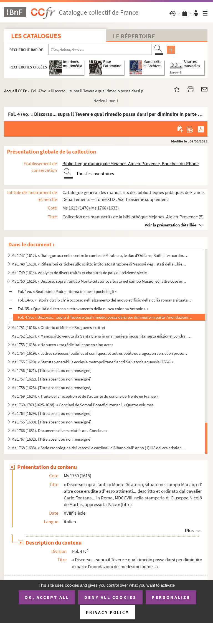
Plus (189, 530)
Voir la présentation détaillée (170, 225)
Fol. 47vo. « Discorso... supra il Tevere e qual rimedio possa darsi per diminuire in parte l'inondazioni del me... (105, 317)
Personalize (171, 597)
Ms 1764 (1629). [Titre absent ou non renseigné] (51, 413)
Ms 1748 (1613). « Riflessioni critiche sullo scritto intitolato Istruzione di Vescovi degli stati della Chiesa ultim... (99, 264)
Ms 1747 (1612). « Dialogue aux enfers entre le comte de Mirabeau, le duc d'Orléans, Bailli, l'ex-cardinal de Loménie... (99, 255)
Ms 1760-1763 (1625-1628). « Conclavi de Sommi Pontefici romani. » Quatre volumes (82, 404)
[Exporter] (190, 129)
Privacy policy (107, 612)
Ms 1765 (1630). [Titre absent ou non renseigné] (51, 422)
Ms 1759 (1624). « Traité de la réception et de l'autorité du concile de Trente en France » (84, 396)
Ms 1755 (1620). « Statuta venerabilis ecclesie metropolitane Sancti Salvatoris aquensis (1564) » (92, 361)
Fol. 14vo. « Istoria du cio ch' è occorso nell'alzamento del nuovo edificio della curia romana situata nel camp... (105, 300)
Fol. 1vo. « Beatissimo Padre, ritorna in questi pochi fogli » (67, 291)
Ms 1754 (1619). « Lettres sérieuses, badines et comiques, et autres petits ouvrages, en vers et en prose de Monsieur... (99, 353)
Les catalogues (36, 36)
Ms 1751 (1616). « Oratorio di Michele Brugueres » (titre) (58, 327)
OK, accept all (47, 597)
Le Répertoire (134, 36)
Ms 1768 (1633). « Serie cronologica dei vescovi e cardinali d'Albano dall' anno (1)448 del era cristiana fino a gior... (99, 447)
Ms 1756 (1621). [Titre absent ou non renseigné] (51, 370)
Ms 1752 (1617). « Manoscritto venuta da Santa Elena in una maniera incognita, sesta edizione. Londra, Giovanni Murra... (101, 336)
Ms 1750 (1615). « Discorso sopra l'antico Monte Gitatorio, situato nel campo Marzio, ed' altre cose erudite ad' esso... (99, 281)
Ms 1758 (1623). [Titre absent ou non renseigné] (51, 387)
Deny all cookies (110, 597)
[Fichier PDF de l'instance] (201, 129)
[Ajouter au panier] (181, 128)
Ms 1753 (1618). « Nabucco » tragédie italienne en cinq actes (62, 344)
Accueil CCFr (15, 90)
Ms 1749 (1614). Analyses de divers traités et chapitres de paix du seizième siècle (79, 272)
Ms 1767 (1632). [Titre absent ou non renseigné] (51, 439)
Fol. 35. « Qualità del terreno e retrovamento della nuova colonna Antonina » (83, 308)
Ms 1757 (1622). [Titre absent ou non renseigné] (51, 379)
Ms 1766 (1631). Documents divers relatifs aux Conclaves (59, 430)
